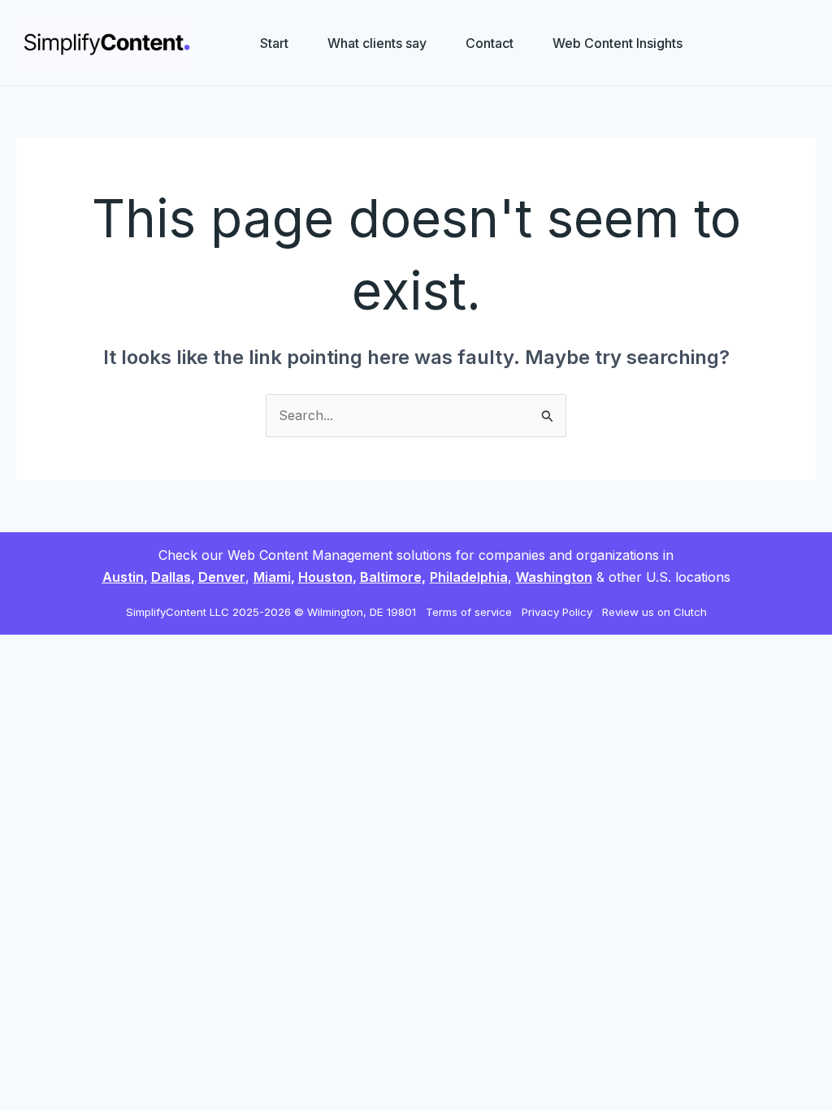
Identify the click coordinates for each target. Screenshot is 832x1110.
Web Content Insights (617, 43)
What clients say (377, 43)
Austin (123, 577)
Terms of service (470, 611)
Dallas (171, 577)
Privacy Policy (558, 611)
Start (274, 43)
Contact (490, 43)
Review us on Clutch (654, 611)
